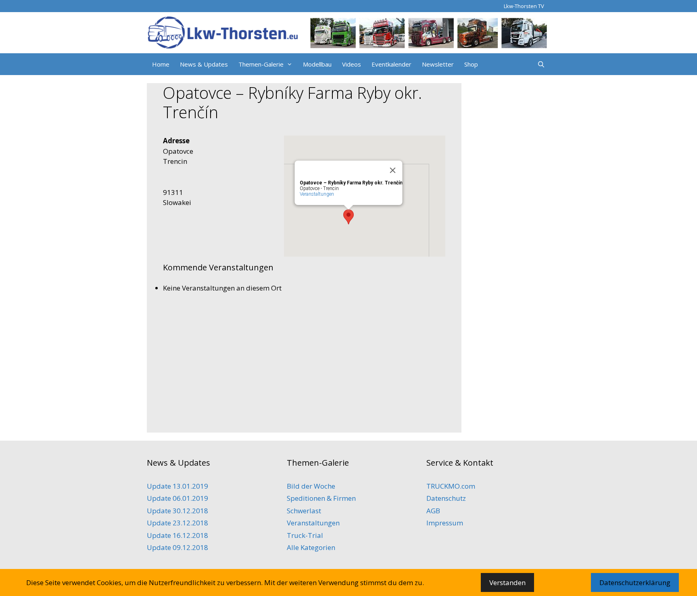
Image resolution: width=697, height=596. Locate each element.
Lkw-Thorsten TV (524, 6)
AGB (433, 510)
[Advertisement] (304, 359)
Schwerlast (304, 510)
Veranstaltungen (317, 194)
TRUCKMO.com (450, 486)
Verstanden (507, 582)
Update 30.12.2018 (177, 510)
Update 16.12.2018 (177, 535)
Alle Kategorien (311, 547)
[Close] (393, 170)
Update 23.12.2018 (177, 522)
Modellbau (317, 64)
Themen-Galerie (261, 64)
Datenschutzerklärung (634, 582)
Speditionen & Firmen (321, 498)
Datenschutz (446, 498)
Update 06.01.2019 (177, 498)
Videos (351, 64)
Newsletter (438, 64)
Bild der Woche (311, 486)
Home (160, 64)
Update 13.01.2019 (177, 486)
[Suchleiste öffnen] (541, 64)
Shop (471, 64)
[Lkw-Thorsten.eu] (348, 32)
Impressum (444, 522)
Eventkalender (391, 64)
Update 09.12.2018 (177, 547)
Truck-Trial (305, 535)
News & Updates (204, 64)
